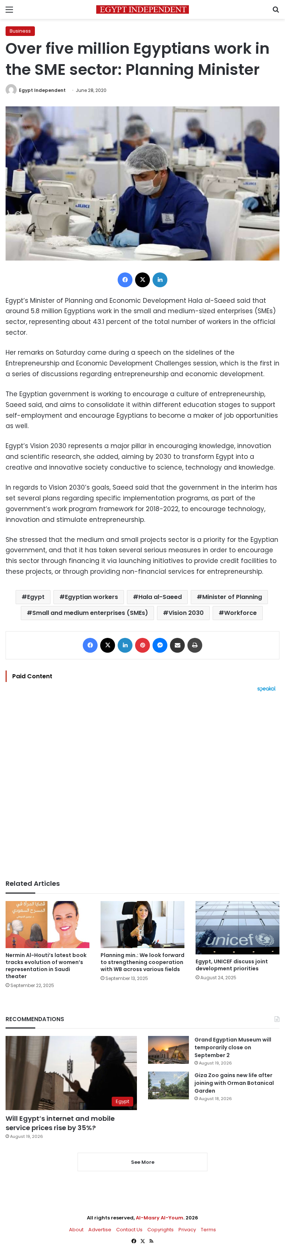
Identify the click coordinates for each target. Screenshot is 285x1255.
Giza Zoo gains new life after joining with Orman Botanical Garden (234, 1083)
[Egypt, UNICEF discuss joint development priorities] (237, 927)
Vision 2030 (186, 613)
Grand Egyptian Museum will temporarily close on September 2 (232, 1047)
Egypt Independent (42, 90)
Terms (208, 1229)
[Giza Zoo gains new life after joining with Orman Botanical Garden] (168, 1085)
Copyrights (160, 1229)
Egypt (36, 597)
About (76, 1229)
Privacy (187, 1229)
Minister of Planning (232, 597)
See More (142, 1162)
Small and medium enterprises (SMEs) (90, 613)
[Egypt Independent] (142, 9)
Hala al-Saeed (160, 597)
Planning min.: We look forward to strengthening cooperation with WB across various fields (142, 962)
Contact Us (129, 1229)
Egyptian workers (91, 597)
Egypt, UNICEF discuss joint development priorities (232, 965)
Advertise (99, 1229)
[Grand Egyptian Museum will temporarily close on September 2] (168, 1050)
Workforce (240, 613)
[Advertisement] (142, 786)
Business (20, 30)
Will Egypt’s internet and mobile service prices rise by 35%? (60, 1123)
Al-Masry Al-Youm (159, 1217)
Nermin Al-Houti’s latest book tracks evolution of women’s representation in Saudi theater (46, 965)
